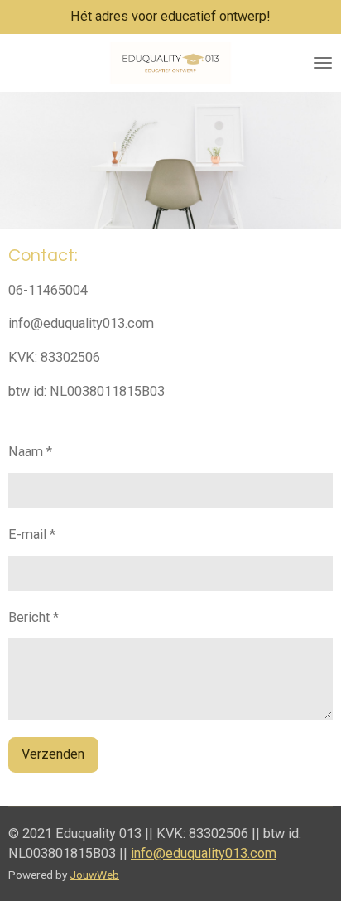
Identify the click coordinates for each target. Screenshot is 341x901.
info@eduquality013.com (203, 853)
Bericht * (33, 617)
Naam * (30, 452)
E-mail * (31, 534)
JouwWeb (94, 874)
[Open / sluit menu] (323, 63)
